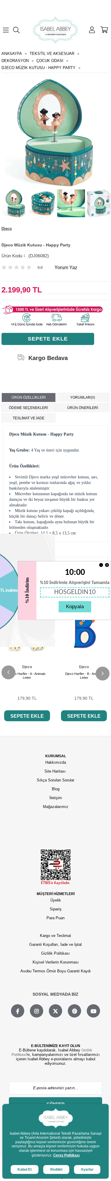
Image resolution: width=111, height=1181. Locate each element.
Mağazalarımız (55, 806)
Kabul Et (24, 1169)
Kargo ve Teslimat (55, 935)
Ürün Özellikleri (29, 397)
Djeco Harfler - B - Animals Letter (84, 675)
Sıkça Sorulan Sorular (55, 780)
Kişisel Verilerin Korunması (56, 962)
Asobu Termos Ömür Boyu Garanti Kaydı (55, 971)
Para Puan (55, 918)
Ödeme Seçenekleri (28, 408)
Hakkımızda (55, 762)
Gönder (55, 1104)
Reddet (56, 1169)
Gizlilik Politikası (55, 953)
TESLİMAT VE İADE (28, 418)
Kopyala (75, 606)
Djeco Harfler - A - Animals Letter (27, 675)
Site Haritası (55, 771)
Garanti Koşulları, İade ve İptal (55, 944)
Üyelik (55, 900)
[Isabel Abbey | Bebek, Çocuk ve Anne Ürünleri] (55, 30)
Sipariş (56, 909)
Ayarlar (87, 1169)
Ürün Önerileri (82, 408)
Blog (55, 789)
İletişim (55, 798)
